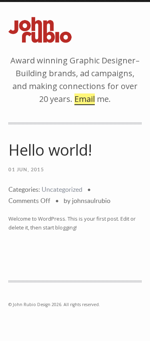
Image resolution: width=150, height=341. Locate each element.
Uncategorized (62, 189)
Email (84, 98)
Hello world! (50, 150)
